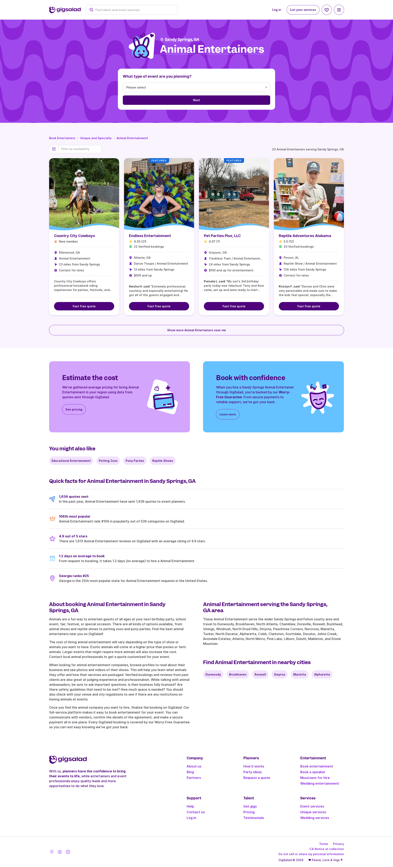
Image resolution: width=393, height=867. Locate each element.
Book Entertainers (62, 138)
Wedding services (314, 818)
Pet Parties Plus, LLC (222, 236)
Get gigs (250, 806)
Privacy (338, 844)
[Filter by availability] (80, 149)
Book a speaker (312, 772)
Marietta (299, 674)
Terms (323, 844)
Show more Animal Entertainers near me (196, 330)
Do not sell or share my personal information (311, 854)
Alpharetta (322, 674)
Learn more (227, 414)
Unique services (313, 812)
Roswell (260, 674)
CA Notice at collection (326, 849)
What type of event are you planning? (157, 76)
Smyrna (279, 674)
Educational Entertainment (71, 460)
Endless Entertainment (150, 236)
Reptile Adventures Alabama (305, 236)
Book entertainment (316, 766)
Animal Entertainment (132, 138)
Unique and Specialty (96, 138)
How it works (253, 766)
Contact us (196, 812)
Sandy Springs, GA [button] (182, 39)
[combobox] (134, 10)
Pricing (249, 812)
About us (194, 766)
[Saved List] (327, 10)
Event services (312, 806)
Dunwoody (213, 674)
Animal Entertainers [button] (212, 49)
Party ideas (252, 772)
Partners (194, 778)
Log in (276, 9)
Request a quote (256, 778)
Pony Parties (135, 460)
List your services (303, 9)
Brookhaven (237, 674)
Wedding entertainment (319, 783)
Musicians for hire (315, 778)
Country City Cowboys (74, 236)
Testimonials (253, 818)
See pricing (74, 409)
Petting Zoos (108, 460)
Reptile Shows (162, 460)
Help (190, 806)
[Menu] (339, 10)
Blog (190, 772)
